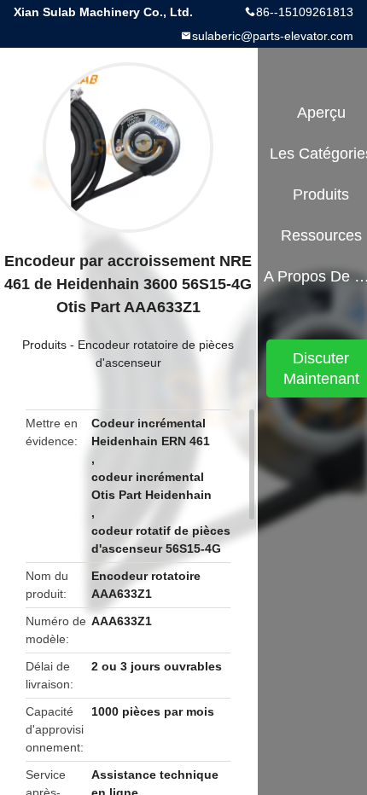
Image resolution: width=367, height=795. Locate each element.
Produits (44, 344)
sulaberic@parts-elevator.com (272, 36)
